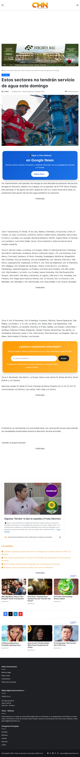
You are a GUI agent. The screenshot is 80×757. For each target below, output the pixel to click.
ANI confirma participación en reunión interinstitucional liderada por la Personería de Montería (36, 559)
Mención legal (6, 672)
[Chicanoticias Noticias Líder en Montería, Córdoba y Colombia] (40, 5)
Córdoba (10, 70)
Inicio (5, 70)
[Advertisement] (40, 27)
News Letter (6, 675)
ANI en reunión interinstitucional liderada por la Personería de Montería (31, 564)
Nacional (4, 741)
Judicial (4, 738)
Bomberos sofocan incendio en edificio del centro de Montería (28, 567)
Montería (17, 70)
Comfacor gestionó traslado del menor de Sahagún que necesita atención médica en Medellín (36, 552)
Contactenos (6, 679)
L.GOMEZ (6, 91)
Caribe (4, 745)
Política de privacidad (9, 682)
